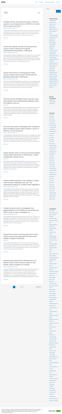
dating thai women (53, 273)
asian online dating (53, 212)
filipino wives (52, 275)
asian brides (51, 210)
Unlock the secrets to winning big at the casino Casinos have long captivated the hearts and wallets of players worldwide (20, 236)
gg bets (50, 301)
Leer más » (5, 38)
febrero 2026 (52, 121)
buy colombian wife (53, 253)
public (14, 28)
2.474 (21, 286)
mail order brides (53, 338)
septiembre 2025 (53, 131)
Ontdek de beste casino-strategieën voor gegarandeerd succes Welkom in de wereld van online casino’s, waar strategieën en (21, 210)
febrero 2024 (52, 164)
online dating (52, 354)
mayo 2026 (51, 114)
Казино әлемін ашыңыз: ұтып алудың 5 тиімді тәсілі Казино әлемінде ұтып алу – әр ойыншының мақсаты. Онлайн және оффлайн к (21, 183)
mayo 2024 (51, 160)
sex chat (51, 368)
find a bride (51, 279)
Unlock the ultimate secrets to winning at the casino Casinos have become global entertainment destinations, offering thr (19, 49)
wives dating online (53, 398)
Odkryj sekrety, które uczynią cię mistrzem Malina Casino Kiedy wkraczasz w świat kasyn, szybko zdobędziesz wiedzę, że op (21, 155)
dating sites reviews (53, 271)
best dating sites (52, 218)
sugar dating (52, 388)
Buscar (48, 9)
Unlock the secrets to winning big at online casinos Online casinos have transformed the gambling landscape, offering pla (20, 75)
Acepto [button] (58, 410)
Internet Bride (52, 305)
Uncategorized (52, 396)
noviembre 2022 (52, 194)
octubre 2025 (52, 129)
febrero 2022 (52, 199)
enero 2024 (51, 166)
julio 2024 (51, 155)
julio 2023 (51, 178)
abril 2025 (51, 141)
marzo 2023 (51, 186)
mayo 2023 (51, 182)
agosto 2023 (52, 176)
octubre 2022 (52, 197)
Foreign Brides (52, 295)
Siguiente (38, 286)
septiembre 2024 (53, 151)
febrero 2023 (52, 188)
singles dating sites (53, 378)
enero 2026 (51, 123)
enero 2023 (51, 190)
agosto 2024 (52, 153)
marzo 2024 (51, 162)
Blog (50, 251)
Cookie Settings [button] (52, 410)
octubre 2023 (52, 172)
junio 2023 (51, 180)
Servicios (58, 2)
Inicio (36, 2)
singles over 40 (52, 380)
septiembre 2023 (53, 174)
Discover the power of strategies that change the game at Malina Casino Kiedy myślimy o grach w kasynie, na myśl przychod (21, 129)
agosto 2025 (52, 133)
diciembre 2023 (52, 168)
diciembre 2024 (52, 145)
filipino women (52, 277)
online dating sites (53, 356)
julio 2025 (51, 135)
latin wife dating (52, 330)
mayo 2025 (51, 139)
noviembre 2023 (52, 170)
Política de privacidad (49, 2)
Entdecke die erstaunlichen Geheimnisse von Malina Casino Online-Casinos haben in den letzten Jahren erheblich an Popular (19, 263)
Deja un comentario (7, 28)
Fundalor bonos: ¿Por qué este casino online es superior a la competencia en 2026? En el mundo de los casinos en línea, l (21, 24)
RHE (3, 2)
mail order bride (52, 336)
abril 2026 (51, 116)
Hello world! (51, 103)
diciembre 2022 (52, 192)
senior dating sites (53, 366)
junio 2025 (51, 137)
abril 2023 (51, 184)
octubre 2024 (52, 149)
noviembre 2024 (52, 147)
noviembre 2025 (52, 127)
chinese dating (52, 255)
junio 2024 (51, 158)
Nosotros (41, 2)
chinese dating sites (53, 257)
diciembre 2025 (52, 125)
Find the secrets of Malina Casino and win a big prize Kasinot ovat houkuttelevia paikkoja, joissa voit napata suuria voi (21, 101)
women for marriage (53, 400)
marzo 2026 (51, 119)
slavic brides (52, 382)
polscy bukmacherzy (53, 362)
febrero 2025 (52, 143)
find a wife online (53, 283)
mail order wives (52, 341)
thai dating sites (52, 390)
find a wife (51, 281)
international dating (53, 303)
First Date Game (52, 293)
